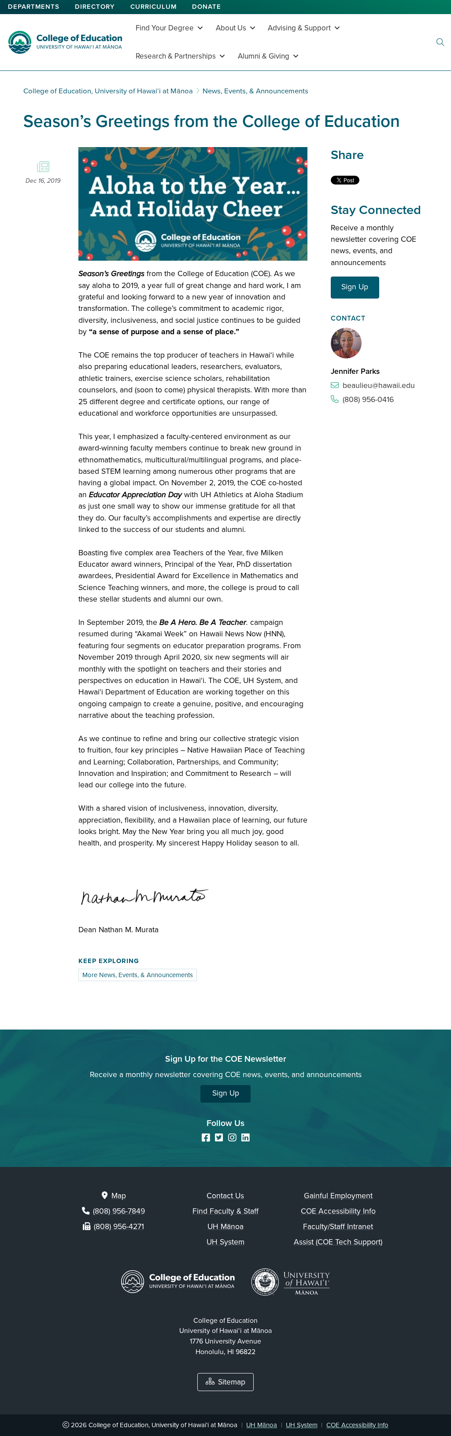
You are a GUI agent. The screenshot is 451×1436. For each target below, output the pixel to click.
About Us (231, 28)
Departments (33, 7)
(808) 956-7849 (119, 1211)
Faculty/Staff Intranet (338, 1226)
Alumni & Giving (263, 56)
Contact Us (225, 1195)
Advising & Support (299, 28)
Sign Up (354, 287)
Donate (206, 7)
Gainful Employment (338, 1195)
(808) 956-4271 (119, 1226)
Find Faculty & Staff (225, 1211)
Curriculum (153, 7)
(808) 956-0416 (368, 399)
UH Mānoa (225, 1226)
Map (118, 1195)
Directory (95, 7)
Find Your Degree (165, 28)
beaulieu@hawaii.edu (379, 385)
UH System (225, 1242)
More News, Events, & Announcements (137, 975)
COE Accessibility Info (338, 1211)
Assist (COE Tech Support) (338, 1242)
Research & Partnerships (176, 56)
